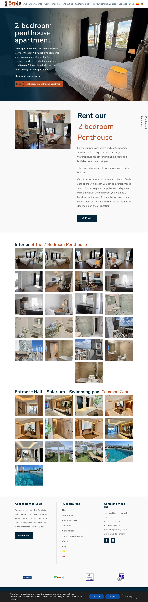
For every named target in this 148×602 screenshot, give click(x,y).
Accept (96, 596)
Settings (129, 596)
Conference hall (52, 4)
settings (13, 599)
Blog (131, 4)
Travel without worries (104, 4)
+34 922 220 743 (112, 521)
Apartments (35, 4)
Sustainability (82, 4)
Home (24, 4)
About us (68, 4)
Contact (123, 4)
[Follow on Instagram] (113, 540)
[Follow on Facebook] (106, 540)
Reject (112, 596)
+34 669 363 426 (112, 525)
